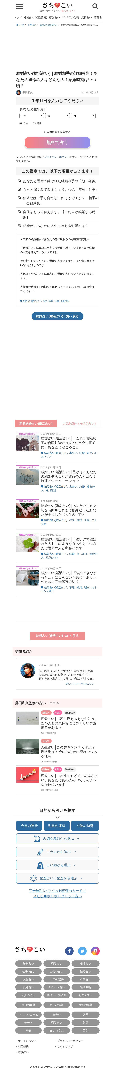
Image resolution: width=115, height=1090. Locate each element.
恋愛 (85, 1014)
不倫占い (99, 17)
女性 (25, 123)
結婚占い (85, 971)
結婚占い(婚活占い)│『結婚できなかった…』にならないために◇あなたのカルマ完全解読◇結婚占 (69, 577)
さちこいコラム (28, 1014)
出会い (73, 452)
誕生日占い (70, 713)
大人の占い (28, 995)
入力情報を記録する (59, 132)
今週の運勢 (85, 826)
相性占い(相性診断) (35, 17)
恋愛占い (54, 17)
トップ (18, 17)
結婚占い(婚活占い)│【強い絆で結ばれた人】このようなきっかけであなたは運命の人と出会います (69, 543)
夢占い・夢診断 (56, 995)
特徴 (57, 301)
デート (28, 1022)
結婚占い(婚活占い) (49, 25)
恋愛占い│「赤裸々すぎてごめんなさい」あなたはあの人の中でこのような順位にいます (69, 780)
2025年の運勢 (70, 17)
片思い (58, 713)
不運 (72, 587)
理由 (86, 587)
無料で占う (57, 142)
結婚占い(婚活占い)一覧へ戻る (57, 316)
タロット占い (56, 987)
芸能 (85, 1030)
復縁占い (28, 987)
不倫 (28, 1030)
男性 (39, 123)
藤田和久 (27, 92)
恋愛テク (56, 1022)
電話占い (23, 1052)
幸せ (86, 520)
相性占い (85, 963)
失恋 (85, 1022)
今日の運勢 (29, 826)
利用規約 (23, 1046)
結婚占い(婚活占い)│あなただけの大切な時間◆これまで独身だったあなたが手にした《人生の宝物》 (69, 510)
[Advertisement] (57, 48)
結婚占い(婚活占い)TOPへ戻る (57, 635)
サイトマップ (65, 1046)
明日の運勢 (56, 826)
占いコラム (57, 1030)
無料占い (86, 17)
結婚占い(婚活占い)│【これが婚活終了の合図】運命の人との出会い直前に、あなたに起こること (68, 442)
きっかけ (82, 553)
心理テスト (86, 995)
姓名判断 (85, 987)
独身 (72, 520)
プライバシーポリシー (56, 157)
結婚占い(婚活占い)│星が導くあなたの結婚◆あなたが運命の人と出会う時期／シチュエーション (69, 476)
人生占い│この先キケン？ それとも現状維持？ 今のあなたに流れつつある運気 (69, 751)
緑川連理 (51, 490)
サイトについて (27, 1040)
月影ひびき (52, 557)
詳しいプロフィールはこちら (80, 683)
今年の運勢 (57, 979)
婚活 (89, 452)
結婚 (51, 301)
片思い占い (28, 971)
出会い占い (57, 971)
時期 (45, 301)
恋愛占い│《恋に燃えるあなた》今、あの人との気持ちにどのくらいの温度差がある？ (69, 723)
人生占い (46, 741)
